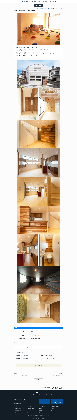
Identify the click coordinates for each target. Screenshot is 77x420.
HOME (22, 1)
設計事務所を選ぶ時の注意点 (31, 408)
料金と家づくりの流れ (18, 410)
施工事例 (50, 1)
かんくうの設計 (34, 1)
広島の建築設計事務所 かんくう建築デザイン (39, 418)
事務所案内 (40, 410)
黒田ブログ (54, 1)
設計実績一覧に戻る (38, 379)
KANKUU (38, 393)
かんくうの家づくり (27, 1)
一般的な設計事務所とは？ (55, 406)
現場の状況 (16, 412)
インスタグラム (53, 412)
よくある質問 (45, 1)
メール (57, 388)
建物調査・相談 (29, 412)
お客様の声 (39, 1)
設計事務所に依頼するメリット (19, 408)
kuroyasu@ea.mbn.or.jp (18, 403)
